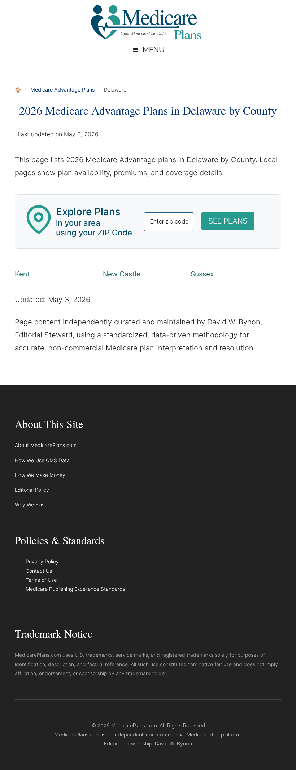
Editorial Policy (32, 490)
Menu (154, 49)
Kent (22, 274)
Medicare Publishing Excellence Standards (75, 589)
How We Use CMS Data (42, 460)
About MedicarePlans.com (46, 445)
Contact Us (39, 571)
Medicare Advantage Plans (62, 90)
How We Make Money (40, 475)
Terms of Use (41, 580)
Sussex (202, 274)
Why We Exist (30, 504)
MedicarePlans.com (134, 726)
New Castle (121, 274)
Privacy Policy (42, 561)
